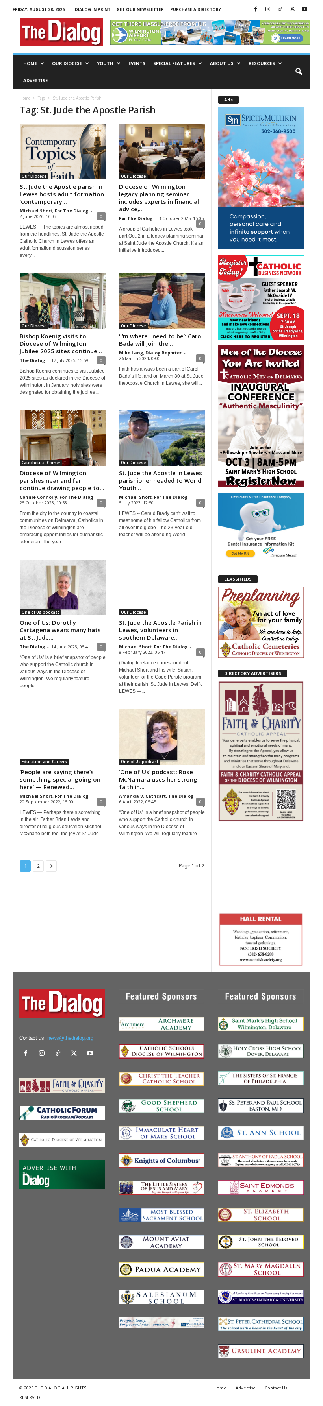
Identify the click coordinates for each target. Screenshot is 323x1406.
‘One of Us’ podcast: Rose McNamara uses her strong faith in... (158, 779)
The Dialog (32, 360)
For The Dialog (135, 218)
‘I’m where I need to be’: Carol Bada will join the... (161, 339)
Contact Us (276, 1388)
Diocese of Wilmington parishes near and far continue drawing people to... (62, 480)
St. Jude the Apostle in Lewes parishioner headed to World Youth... (160, 480)
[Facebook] (255, 9)
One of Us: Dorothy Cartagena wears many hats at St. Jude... (60, 629)
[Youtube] (304, 9)
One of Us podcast (40, 612)
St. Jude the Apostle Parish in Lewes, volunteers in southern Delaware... (160, 629)
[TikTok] (280, 9)
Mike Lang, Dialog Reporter (150, 353)
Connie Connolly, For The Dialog (56, 497)
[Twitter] (292, 9)
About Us (222, 63)
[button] (298, 72)
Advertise (35, 80)
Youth (105, 63)
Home (30, 63)
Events (136, 63)
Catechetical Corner (41, 462)
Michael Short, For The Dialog (54, 211)
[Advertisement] (261, 866)
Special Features (174, 63)
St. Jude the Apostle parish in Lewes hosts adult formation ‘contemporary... (62, 194)
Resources (262, 63)
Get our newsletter (140, 9)
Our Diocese (67, 63)
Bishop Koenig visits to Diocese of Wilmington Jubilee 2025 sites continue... (61, 343)
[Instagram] (268, 9)
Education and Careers (44, 761)
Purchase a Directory (195, 9)
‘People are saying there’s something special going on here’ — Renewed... (60, 779)
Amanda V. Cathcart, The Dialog (156, 796)
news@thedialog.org (70, 1038)
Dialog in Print (92, 9)
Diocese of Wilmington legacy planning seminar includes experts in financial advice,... (159, 198)
